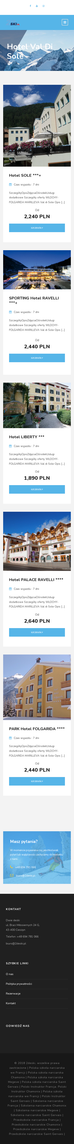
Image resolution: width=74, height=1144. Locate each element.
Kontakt (11, 1003)
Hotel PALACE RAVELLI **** (36, 579)
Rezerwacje (13, 993)
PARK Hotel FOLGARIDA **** (37, 729)
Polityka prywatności (19, 984)
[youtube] (37, 6)
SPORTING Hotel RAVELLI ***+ (34, 300)
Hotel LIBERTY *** (26, 437)
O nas (9, 974)
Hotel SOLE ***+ (25, 175)
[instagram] (43, 6)
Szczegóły (37, 228)
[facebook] (30, 6)
